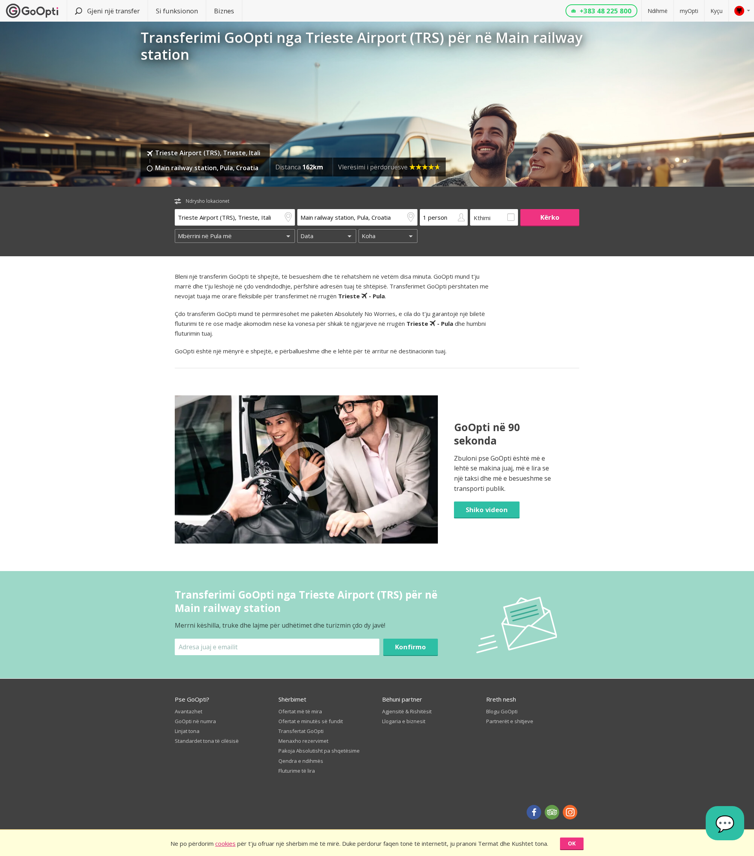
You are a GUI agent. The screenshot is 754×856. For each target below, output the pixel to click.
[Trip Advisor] (552, 812)
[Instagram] (570, 812)
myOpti (689, 11)
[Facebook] (534, 812)
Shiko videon (487, 509)
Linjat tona (187, 731)
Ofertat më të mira (300, 711)
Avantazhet (188, 711)
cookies (225, 843)
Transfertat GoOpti (301, 731)
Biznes (224, 10)
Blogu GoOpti (502, 711)
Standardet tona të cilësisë (207, 740)
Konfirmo (410, 646)
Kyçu (716, 11)
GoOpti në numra (195, 721)
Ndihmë (658, 11)
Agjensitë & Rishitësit (407, 711)
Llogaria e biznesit (403, 721)
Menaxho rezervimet (303, 740)
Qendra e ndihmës (300, 760)
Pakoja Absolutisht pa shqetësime (319, 750)
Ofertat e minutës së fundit (310, 721)
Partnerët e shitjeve (509, 721)
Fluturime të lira (296, 770)
